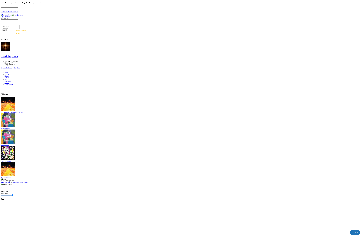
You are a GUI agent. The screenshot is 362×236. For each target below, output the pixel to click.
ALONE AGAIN (6, 177)
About (3, 182)
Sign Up (18, 33)
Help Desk (8, 182)
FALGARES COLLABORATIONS (12, 112)
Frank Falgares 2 (6, 161)
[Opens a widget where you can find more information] (355, 232)
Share (18, 68)
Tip (15, 68)
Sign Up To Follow (6, 68)
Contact (17, 182)
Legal (13, 182)
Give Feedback (25, 182)
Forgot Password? (21, 30)
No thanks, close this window (9, 12)
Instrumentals (5, 145)
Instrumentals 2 (5, 128)
